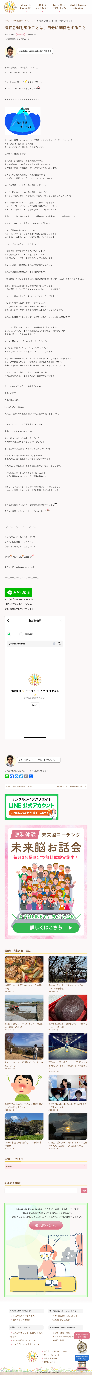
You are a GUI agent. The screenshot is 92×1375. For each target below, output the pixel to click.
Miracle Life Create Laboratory (77, 6)
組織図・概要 (58, 1340)
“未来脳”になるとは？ (61, 1320)
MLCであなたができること (24, 1316)
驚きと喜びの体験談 (21, 1320)
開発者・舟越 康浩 (61, 1333)
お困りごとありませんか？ (42, 6)
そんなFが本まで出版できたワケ (27, 1344)
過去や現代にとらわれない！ (64, 1316)
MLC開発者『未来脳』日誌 (23, 21)
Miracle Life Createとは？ (26, 6)
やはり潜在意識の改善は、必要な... (21, 786)
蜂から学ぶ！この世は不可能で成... (70, 786)
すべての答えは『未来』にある (59, 6)
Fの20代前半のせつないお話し (26, 1340)
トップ (7, 21)
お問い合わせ (48, 1225)
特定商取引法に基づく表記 (55, 1351)
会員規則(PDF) (50, 1358)
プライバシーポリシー (53, 1355)
